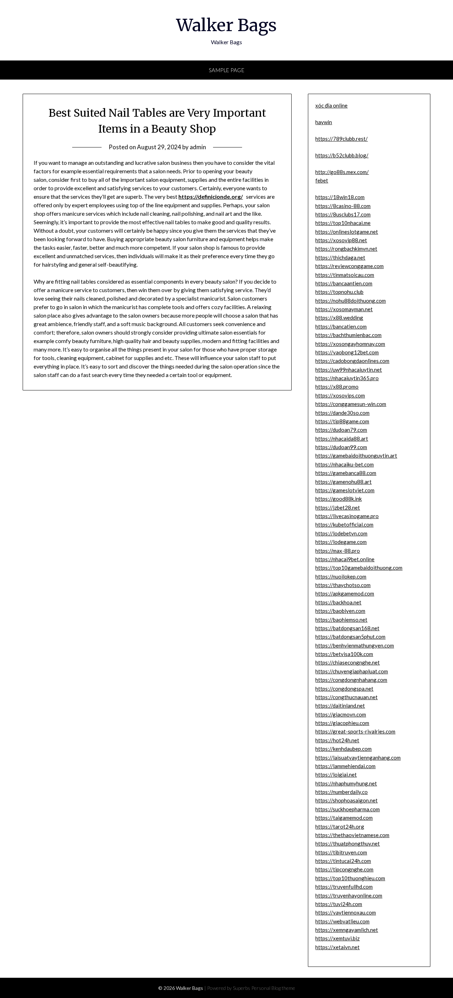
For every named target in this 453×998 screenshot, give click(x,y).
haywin (323, 122)
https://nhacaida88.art (341, 438)
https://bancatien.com (341, 326)
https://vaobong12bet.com (347, 352)
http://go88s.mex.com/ (342, 172)
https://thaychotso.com (343, 585)
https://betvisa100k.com (344, 654)
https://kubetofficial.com (344, 524)
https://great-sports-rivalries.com (355, 731)
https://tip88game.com (342, 421)
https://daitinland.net (340, 705)
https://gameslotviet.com (344, 490)
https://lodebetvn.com (341, 533)
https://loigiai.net (336, 774)
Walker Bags (226, 25)
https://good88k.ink (338, 498)
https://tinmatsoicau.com (344, 275)
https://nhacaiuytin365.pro (347, 378)
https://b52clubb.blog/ (341, 155)
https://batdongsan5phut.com (350, 636)
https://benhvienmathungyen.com (354, 645)
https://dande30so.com (342, 413)
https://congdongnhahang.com (351, 680)
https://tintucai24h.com (343, 861)
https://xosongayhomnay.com (350, 344)
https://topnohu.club (339, 292)
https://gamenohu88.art (343, 481)
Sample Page (227, 70)
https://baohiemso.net (341, 619)
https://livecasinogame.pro (347, 516)
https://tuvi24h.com (338, 904)
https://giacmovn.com (340, 714)
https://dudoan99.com (341, 447)
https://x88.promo (337, 386)
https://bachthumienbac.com (348, 335)
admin (198, 147)
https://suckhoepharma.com (347, 809)
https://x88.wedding (339, 317)
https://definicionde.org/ (210, 196)
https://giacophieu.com (342, 723)
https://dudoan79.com (341, 430)
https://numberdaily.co (341, 792)
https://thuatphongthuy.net (347, 843)
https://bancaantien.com (343, 283)
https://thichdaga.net (340, 257)
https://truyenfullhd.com (344, 886)
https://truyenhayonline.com (348, 895)
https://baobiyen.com (340, 611)
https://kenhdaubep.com (343, 748)
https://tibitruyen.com (341, 852)
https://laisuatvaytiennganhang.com (358, 757)
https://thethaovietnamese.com (352, 835)
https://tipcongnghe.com (344, 869)
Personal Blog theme (273, 988)
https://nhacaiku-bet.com (344, 464)
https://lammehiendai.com (345, 766)
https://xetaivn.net (337, 947)
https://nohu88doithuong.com (350, 300)
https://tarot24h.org (339, 826)
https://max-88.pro (337, 550)
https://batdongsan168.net (347, 628)
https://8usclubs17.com (343, 214)
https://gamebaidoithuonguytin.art (356, 455)
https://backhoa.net (338, 602)
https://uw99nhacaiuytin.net (348, 369)
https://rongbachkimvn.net (346, 248)
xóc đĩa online (331, 105)
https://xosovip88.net (341, 240)
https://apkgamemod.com (344, 593)
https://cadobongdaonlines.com (352, 361)
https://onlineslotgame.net (346, 231)
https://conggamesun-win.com (350, 404)
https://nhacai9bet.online (344, 559)
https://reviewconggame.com (349, 266)
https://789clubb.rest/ (341, 138)
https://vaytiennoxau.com (345, 912)
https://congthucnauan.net (346, 697)
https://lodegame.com (341, 542)
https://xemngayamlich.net (346, 930)
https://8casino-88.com (343, 206)
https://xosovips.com (340, 395)
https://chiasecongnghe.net (347, 662)
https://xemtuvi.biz (337, 938)
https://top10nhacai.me (343, 223)
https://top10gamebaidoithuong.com (358, 567)
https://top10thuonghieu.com (350, 878)
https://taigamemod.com (344, 817)
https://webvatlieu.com (342, 921)
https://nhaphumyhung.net (346, 783)
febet (321, 180)
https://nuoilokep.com (340, 576)
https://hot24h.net (337, 740)
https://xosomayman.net (344, 309)
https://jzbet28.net (337, 507)
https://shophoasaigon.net (346, 800)
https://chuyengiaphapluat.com (351, 671)
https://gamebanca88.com (345, 473)
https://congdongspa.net (344, 688)
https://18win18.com (340, 197)
